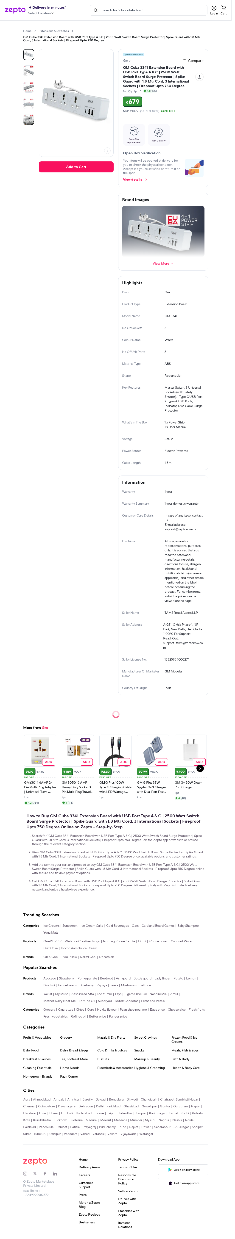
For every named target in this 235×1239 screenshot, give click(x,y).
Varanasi (98, 1134)
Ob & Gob (50, 957)
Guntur (165, 1106)
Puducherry (107, 1127)
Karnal (173, 1113)
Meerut (105, 1120)
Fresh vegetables (55, 1017)
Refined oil (78, 1017)
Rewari (146, 1127)
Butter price (97, 1017)
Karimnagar (157, 1113)
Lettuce (145, 985)
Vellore (112, 1134)
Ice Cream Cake (92, 926)
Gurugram (180, 1106)
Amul (174, 994)
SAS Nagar (181, 1127)
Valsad (85, 1134)
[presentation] (35, 31)
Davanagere (67, 1106)
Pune (122, 1127)
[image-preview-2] (28, 87)
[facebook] (48, 1173)
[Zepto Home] (15, 10)
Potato (178, 978)
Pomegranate (87, 978)
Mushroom (129, 985)
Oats (135, 926)
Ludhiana (76, 1120)
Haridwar (29, 1113)
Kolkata (197, 1113)
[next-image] (107, 150)
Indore (99, 1113)
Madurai (91, 1120)
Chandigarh (149, 1100)
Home (27, 31)
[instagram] (28, 1173)
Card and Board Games (158, 926)
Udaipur (55, 1134)
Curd (90, 1010)
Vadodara (70, 1134)
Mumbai (136, 1120)
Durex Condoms (126, 1001)
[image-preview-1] (28, 70)
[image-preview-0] (28, 54)
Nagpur (164, 1120)
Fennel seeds (67, 985)
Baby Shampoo (188, 926)
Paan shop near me (133, 1010)
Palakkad (29, 1127)
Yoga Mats (50, 933)
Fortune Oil (87, 1001)
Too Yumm (104, 994)
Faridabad (113, 1106)
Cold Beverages (117, 926)
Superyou (105, 1001)
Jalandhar (125, 1113)
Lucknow (60, 1120)
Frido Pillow (69, 957)
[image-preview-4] (28, 119)
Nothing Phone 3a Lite (119, 941)
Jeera (114, 985)
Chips (80, 1010)
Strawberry (67, 978)
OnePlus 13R (52, 941)
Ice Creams (51, 926)
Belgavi (101, 1100)
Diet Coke (50, 948)
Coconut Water (182, 941)
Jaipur (111, 1113)
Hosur (53, 1113)
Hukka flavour (107, 1010)
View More (161, 263)
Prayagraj (89, 1127)
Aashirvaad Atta (82, 994)
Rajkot (133, 1127)
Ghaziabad (131, 1106)
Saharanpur (162, 1127)
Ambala (58, 1100)
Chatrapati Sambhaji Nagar (179, 1100)
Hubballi (67, 1113)
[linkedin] (58, 1173)
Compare (196, 60)
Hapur (195, 1106)
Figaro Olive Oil (135, 994)
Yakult (47, 994)
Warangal (146, 1134)
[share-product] (199, 77)
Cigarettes (65, 1010)
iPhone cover (158, 941)
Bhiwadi (132, 1100)
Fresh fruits (197, 1010)
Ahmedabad (41, 1100)
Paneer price (118, 1017)
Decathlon (106, 957)
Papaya (102, 985)
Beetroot (106, 978)
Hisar (42, 1113)
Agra (26, 1100)
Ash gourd (123, 978)
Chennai (29, 1106)
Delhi (100, 1106)
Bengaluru (116, 1100)
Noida (189, 1120)
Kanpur (140, 1113)
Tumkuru (40, 1134)
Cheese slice (177, 1010)
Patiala (75, 1127)
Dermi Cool (88, 957)
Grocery (49, 1010)
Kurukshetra (42, 1120)
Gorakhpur (149, 1106)
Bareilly (87, 1100)
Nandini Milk (158, 994)
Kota (26, 1120)
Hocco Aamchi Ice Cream (79, 948)
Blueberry (87, 985)
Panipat (61, 1127)
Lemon (191, 978)
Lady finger (162, 978)
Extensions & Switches (54, 31)
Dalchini (49, 985)
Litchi (142, 941)
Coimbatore (46, 1106)
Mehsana (120, 1120)
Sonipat (197, 1127)
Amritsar (73, 1100)
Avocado (49, 978)
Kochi (185, 1113)
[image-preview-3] (28, 103)
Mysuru (150, 1120)
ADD (49, 762)
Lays (118, 994)
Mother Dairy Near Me (59, 1001)
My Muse (61, 994)
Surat (27, 1134)
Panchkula (46, 1127)
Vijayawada (128, 1134)
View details (132, 180)
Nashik (177, 1120)
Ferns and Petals (153, 1001)
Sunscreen (70, 926)
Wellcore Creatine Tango (82, 941)
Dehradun (85, 1106)
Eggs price (157, 1010)
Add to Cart (76, 167)
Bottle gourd (142, 978)
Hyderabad (84, 1113)
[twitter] (38, 1173)
